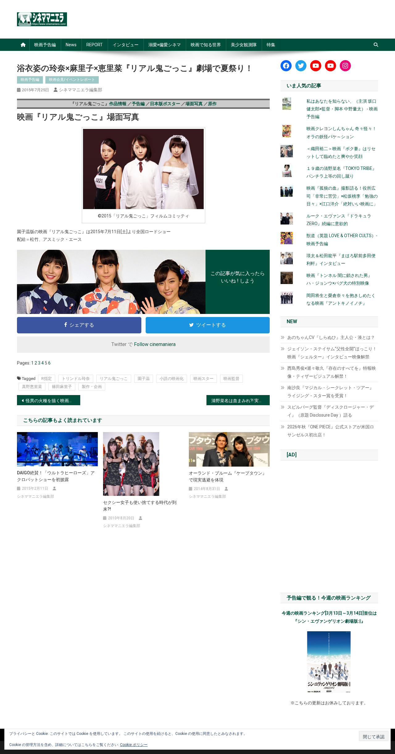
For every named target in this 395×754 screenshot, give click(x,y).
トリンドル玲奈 (76, 378)
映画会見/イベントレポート (72, 79)
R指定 (46, 378)
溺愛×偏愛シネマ (164, 44)
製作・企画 (92, 386)
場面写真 (194, 103)
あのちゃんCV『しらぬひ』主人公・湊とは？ (331, 337)
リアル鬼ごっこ (114, 378)
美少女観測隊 (244, 44)
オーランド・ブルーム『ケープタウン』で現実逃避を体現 (228, 476)
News (71, 44)
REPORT (94, 44)
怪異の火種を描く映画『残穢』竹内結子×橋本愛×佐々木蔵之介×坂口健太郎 (53, 400)
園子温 (144, 378)
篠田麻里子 (62, 386)
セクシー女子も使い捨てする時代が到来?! (140, 506)
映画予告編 (45, 44)
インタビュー (126, 44)
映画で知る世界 (206, 44)
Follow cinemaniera (155, 344)
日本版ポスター (165, 103)
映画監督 (231, 378)
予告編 (138, 103)
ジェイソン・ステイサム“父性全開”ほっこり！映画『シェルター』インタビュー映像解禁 (332, 352)
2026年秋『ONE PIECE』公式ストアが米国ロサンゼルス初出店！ (330, 430)
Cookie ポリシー (134, 745)
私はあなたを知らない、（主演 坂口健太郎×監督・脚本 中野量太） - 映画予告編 (342, 109)
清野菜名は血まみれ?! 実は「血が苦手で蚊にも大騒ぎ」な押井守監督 (240, 400)
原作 (212, 103)
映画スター (203, 378)
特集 (271, 44)
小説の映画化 (172, 378)
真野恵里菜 (32, 386)
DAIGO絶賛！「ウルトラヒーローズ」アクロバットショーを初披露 (56, 476)
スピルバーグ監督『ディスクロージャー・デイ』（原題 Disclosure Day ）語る (330, 411)
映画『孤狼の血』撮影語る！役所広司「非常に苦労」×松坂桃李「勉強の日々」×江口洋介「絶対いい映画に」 (342, 196)
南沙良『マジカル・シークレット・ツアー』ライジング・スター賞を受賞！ (330, 391)
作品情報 (118, 103)
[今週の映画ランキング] (329, 662)
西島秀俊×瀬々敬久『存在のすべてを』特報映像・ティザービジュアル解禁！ (331, 372)
